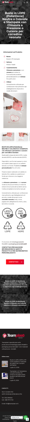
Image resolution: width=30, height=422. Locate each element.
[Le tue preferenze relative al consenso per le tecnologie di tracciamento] (27, 419)
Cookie (18, 419)
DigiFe (15, 421)
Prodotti (15, 9)
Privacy (13, 419)
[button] (27, 2)
